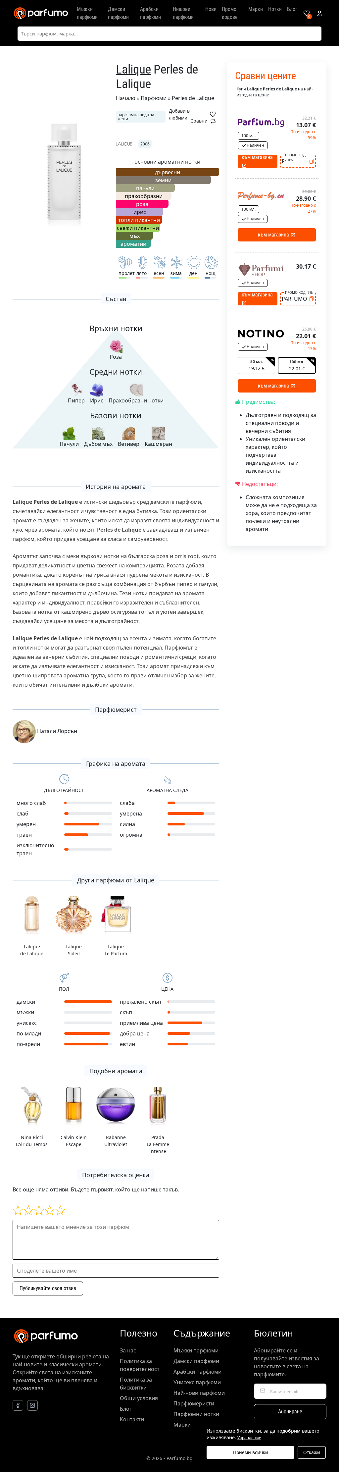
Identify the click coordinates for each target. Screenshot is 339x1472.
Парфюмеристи (193, 1403)
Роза (116, 356)
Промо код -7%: (299, 292)
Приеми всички (250, 1452)
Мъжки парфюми (87, 13)
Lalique (133, 69)
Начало (125, 98)
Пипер (76, 400)
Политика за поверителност (140, 1365)
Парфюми (154, 98)
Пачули (69, 443)
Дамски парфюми (118, 13)
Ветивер (128, 443)
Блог (292, 9)
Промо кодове (230, 13)
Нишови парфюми (183, 13)
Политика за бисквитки (136, 1383)
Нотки (275, 9)
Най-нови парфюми (199, 1392)
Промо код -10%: (295, 157)
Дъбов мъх (98, 443)
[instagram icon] (32, 1405)
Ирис (96, 400)
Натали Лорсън (56, 731)
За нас (128, 1350)
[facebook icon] (18, 1405)
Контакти (132, 1419)
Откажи (311, 1452)
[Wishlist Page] (306, 13)
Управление (249, 1438)
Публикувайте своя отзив (48, 1288)
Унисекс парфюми (197, 1382)
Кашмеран (158, 443)
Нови (211, 9)
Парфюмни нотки (196, 1414)
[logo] (41, 13)
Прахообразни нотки (136, 400)
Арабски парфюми (150, 13)
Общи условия (139, 1398)
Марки (255, 9)
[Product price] (261, 122)
